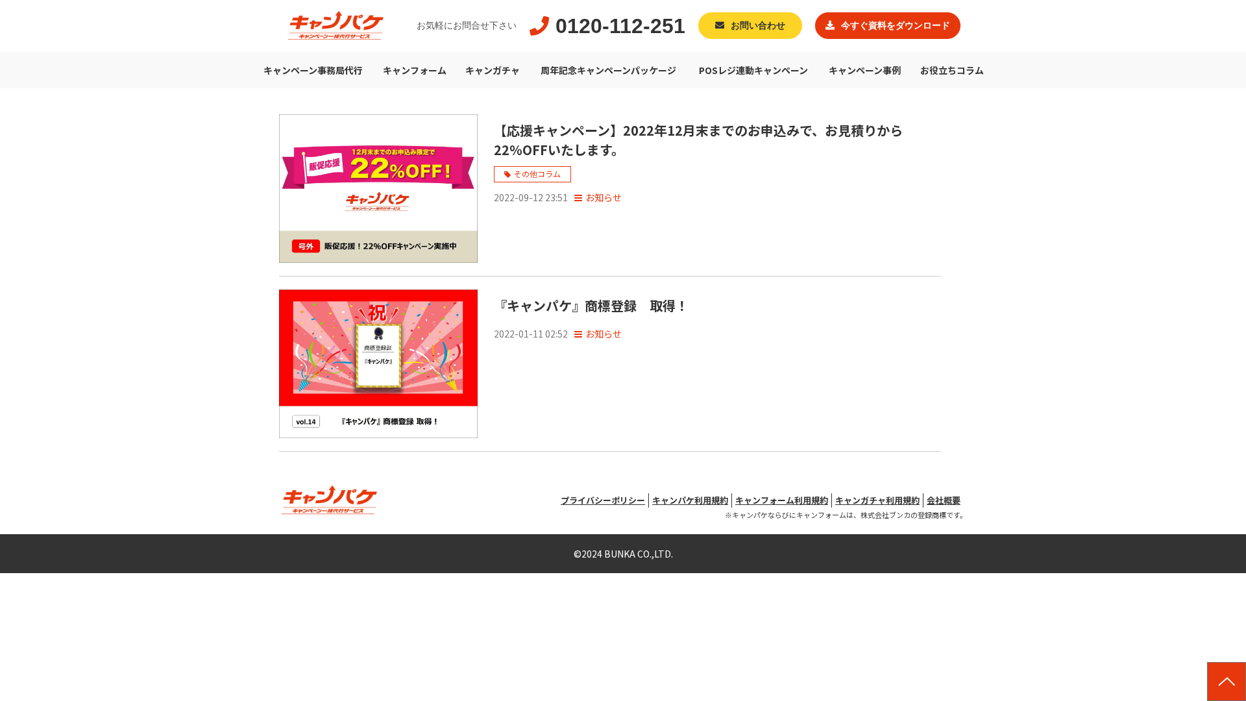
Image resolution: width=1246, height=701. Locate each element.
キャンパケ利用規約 (690, 500)
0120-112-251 (620, 26)
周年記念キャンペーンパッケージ (608, 70)
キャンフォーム (414, 70)
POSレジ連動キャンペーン (753, 70)
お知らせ (603, 197)
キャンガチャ (492, 70)
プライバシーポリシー (603, 500)
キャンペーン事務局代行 (313, 70)
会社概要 (943, 500)
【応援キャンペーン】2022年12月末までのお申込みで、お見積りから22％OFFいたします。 (698, 140)
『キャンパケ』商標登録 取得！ (591, 305)
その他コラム (537, 173)
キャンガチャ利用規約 (877, 500)
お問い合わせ (758, 26)
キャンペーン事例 (865, 70)
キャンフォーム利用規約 (781, 500)
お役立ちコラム (952, 70)
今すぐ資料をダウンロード (895, 26)
